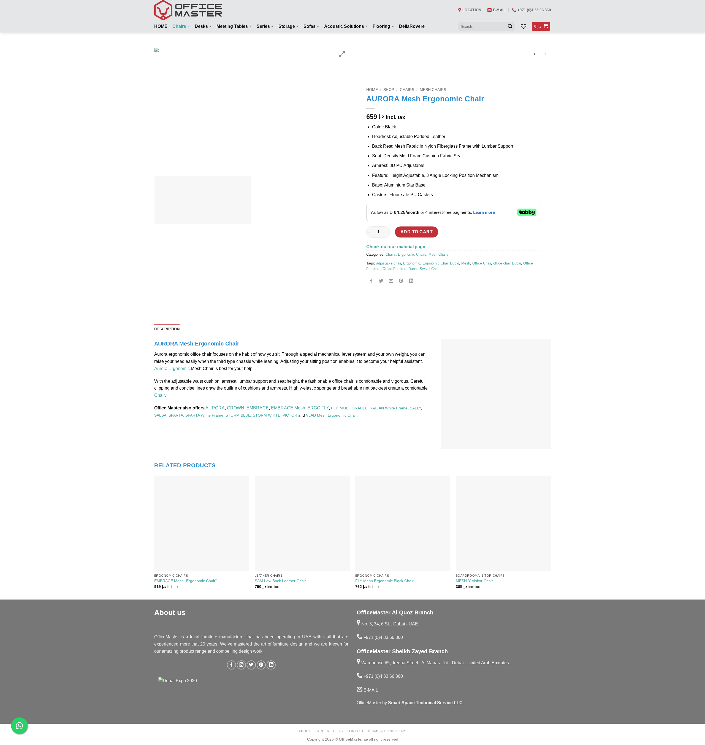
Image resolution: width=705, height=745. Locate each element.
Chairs (179, 26)
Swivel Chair (430, 269)
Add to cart (416, 232)
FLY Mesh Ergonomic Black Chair (384, 581)
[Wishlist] (523, 26)
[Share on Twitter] (381, 281)
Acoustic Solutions (344, 26)
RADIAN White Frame (389, 408)
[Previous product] (545, 54)
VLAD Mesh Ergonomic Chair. (332, 415)
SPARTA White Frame (204, 415)
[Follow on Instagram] (241, 665)
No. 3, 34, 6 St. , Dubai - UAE (389, 624)
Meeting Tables (232, 26)
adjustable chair (388, 263)
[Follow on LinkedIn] (271, 665)
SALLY (415, 408)
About (305, 731)
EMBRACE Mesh (288, 408)
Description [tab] (167, 329)
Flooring (381, 26)
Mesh (465, 263)
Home (372, 90)
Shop (388, 90)
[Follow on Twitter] (251, 665)
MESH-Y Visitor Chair (474, 581)
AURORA (215, 408)
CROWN (235, 408)
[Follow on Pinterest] (261, 665)
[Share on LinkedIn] (411, 281)
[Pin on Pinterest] (401, 281)
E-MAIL (370, 690)
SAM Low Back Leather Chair (280, 581)
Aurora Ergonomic (172, 368)
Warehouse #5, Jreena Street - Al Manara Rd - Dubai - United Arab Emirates (434, 662)
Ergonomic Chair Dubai (440, 263)
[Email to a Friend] (391, 281)
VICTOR (290, 415)
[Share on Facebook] (371, 281)
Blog (338, 731)
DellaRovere (412, 26)
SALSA (160, 415)
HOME (160, 26)
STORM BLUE (238, 415)
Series (263, 26)
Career (322, 731)
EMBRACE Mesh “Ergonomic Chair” (185, 581)
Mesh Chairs (433, 90)
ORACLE (359, 408)
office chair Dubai (507, 263)
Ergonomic (411, 263)
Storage (286, 26)
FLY (334, 408)
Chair (159, 395)
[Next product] (534, 54)
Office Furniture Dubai (400, 269)
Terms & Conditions (386, 731)
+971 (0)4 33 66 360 (382, 637)
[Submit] (510, 26)
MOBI (344, 408)
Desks (201, 26)
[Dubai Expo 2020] (190, 695)
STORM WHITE (266, 415)
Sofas (309, 26)
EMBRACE (257, 408)
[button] (541, 26)
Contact (355, 731)
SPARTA (176, 415)
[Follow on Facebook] (231, 665)
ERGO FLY (318, 408)
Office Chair (481, 263)
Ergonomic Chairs (412, 254)
